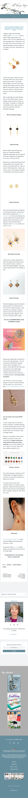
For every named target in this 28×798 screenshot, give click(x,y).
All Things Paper (6, 750)
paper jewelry (17, 564)
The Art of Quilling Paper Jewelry (15, 386)
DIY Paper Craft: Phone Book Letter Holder (21, 576)
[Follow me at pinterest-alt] (17, 625)
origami (9, 564)
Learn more (13, 634)
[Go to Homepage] (14, 8)
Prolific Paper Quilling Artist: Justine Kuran (7, 575)
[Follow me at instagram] (14, 625)
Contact (14, 761)
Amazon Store (14, 769)
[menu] (14, 16)
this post (15, 547)
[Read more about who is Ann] (14, 621)
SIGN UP (14, 651)
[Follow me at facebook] (10, 625)
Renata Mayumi (15, 35)
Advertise (14, 764)
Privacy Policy (14, 766)
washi (4, 567)
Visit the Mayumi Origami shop (11, 539)
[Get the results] (25, 594)
